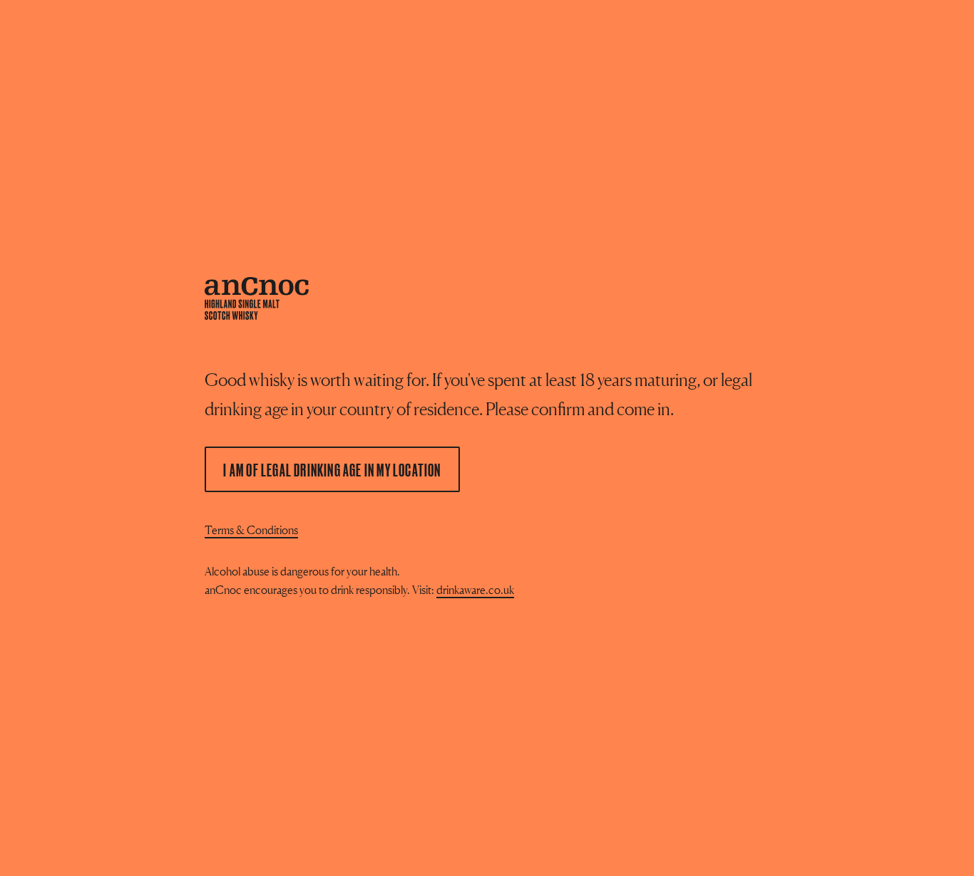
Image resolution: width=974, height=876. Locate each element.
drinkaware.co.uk (475, 590)
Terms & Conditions (251, 530)
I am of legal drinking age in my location (332, 469)
